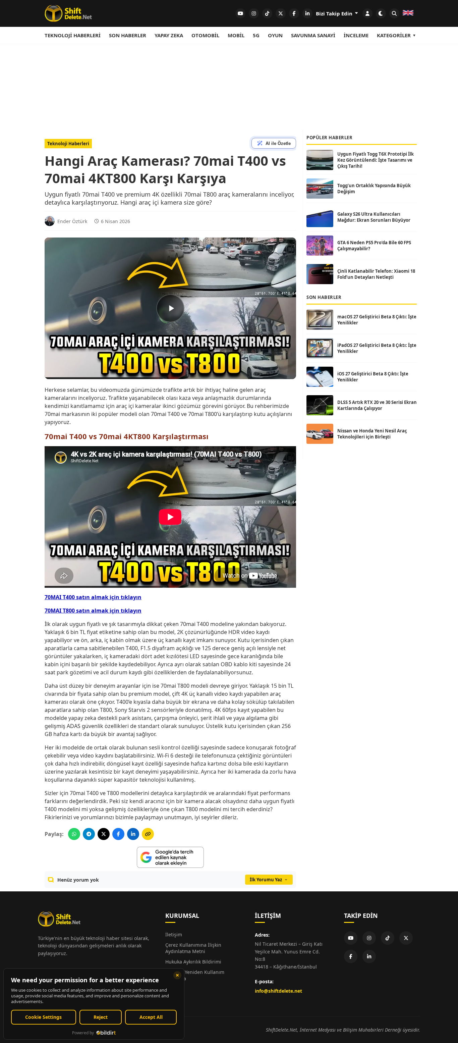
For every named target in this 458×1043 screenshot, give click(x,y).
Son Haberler (127, 35)
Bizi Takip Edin (335, 13)
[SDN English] (408, 13)
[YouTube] (350, 938)
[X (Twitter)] (406, 938)
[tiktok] (267, 13)
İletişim (173, 934)
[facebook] (294, 13)
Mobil (236, 35)
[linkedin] (307, 13)
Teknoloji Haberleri (73, 35)
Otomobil (205, 35)
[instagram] (254, 13)
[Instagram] (369, 938)
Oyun (275, 35)
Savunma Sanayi (313, 35)
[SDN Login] (367, 13)
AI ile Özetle (278, 143)
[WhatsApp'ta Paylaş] (74, 834)
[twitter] (281, 13)
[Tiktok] (387, 938)
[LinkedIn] (369, 956)
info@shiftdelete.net (278, 991)
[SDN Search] (394, 13)
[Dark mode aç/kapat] (381, 13)
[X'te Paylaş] (104, 834)
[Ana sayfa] (68, 13)
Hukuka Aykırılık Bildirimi (193, 961)
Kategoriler (394, 35)
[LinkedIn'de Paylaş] (133, 834)
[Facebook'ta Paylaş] (118, 834)
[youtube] (240, 13)
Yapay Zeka (169, 35)
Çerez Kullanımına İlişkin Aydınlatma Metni (193, 948)
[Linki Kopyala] (148, 834)
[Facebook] (350, 956)
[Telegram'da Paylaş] (89, 834)
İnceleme (356, 35)
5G (256, 35)
